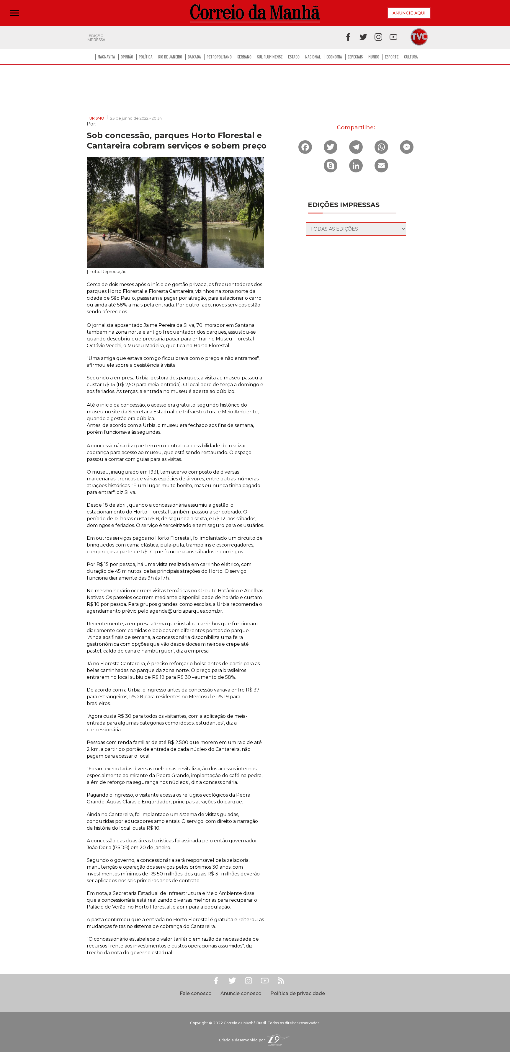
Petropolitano (219, 56)
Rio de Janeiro (170, 56)
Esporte (391, 56)
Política (146, 56)
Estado (294, 56)
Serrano (244, 56)
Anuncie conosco (240, 993)
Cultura (411, 56)
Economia (334, 56)
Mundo (373, 56)
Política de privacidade (297, 993)
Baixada (194, 56)
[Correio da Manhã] (255, 13)
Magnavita (106, 56)
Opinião (127, 56)
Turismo (95, 118)
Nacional (313, 56)
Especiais (355, 56)
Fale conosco (196, 993)
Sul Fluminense (269, 56)
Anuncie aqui (409, 13)
